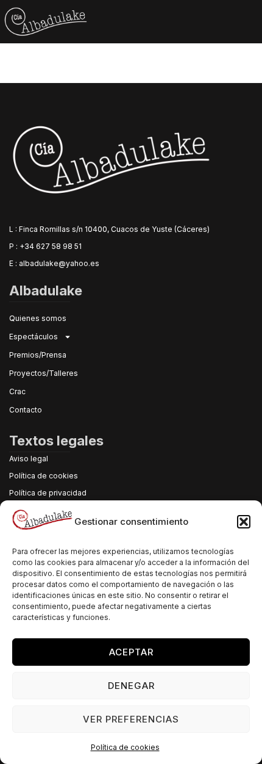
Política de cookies (125, 747)
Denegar (131, 685)
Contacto (25, 409)
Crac (17, 391)
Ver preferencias (131, 719)
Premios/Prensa (37, 354)
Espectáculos (33, 336)
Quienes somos (37, 318)
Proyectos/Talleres (43, 373)
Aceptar (131, 652)
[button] (244, 522)
